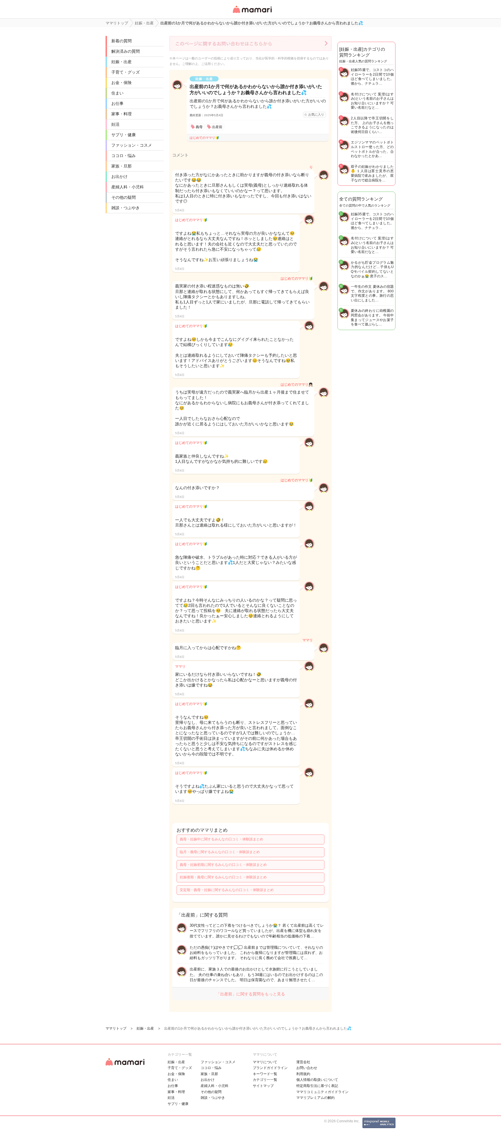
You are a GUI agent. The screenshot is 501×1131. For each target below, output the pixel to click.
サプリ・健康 (123, 134)
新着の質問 (121, 41)
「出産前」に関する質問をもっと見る (250, 994)
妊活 (115, 124)
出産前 (217, 127)
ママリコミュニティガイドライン (322, 1092)
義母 (199, 127)
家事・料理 (121, 114)
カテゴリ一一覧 (265, 1080)
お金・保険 (121, 82)
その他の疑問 (123, 197)
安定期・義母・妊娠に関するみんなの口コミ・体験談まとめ (227, 890)
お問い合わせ (306, 1068)
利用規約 (303, 1074)
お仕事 (117, 103)
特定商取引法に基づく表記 (317, 1086)
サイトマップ (263, 1086)
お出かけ (119, 176)
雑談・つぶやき (125, 207)
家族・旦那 (121, 166)
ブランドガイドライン (270, 1068)
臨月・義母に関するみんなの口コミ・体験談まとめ (220, 852)
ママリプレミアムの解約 (315, 1098)
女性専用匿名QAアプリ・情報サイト (252, 13)
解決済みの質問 (125, 51)
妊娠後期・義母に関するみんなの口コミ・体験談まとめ (223, 877)
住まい (117, 93)
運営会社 (303, 1062)
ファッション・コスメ (131, 145)
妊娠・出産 (121, 61)
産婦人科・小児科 (127, 187)
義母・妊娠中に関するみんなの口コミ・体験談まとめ (221, 839)
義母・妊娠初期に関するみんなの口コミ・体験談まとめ (223, 865)
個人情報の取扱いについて (317, 1080)
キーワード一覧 (265, 1074)
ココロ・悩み (123, 155)
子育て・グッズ (125, 72)
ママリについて (265, 1062)
